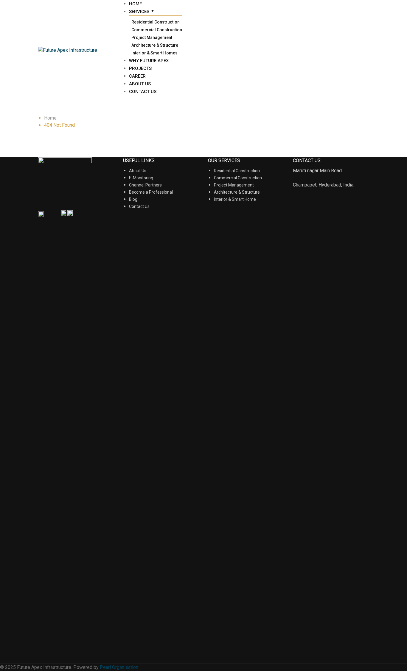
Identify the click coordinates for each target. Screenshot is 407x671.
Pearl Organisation (119, 667)
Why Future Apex (149, 60)
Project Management (151, 37)
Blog (133, 199)
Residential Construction (155, 22)
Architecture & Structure (154, 45)
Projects (140, 68)
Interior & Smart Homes (154, 53)
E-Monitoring (141, 177)
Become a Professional (151, 192)
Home (135, 4)
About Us (140, 84)
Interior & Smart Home (235, 199)
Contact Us (142, 91)
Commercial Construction (156, 29)
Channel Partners (145, 185)
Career (137, 76)
